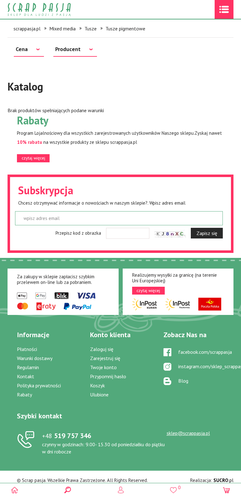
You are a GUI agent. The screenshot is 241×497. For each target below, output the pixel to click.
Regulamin (28, 367)
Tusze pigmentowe (125, 28)
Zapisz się (206, 233)
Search (68, 490)
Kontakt (25, 376)
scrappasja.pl (26, 28)
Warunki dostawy (34, 358)
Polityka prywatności (39, 385)
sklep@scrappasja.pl (188, 433)
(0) (226, 490)
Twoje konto (103, 367)
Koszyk (97, 385)
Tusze (90, 28)
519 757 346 (66, 435)
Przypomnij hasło (108, 376)
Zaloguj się (101, 349)
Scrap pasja (53, 9)
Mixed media (62, 28)
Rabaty (24, 394)
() (173, 487)
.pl (223, 480)
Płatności (27, 349)
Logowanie (121, 490)
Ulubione (99, 394)
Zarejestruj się (105, 358)
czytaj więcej (33, 158)
